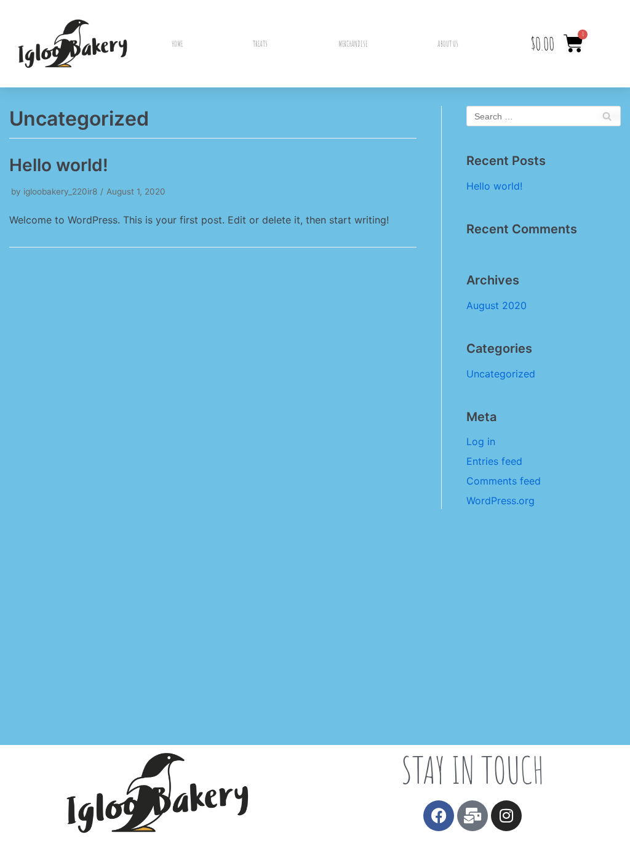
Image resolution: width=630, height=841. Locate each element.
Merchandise (352, 44)
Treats (260, 44)
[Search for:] (543, 116)
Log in (480, 441)
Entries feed (494, 461)
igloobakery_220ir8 (60, 191)
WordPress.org (500, 500)
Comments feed (503, 481)
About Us (447, 44)
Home (177, 44)
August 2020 (496, 305)
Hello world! (58, 165)
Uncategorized (500, 374)
